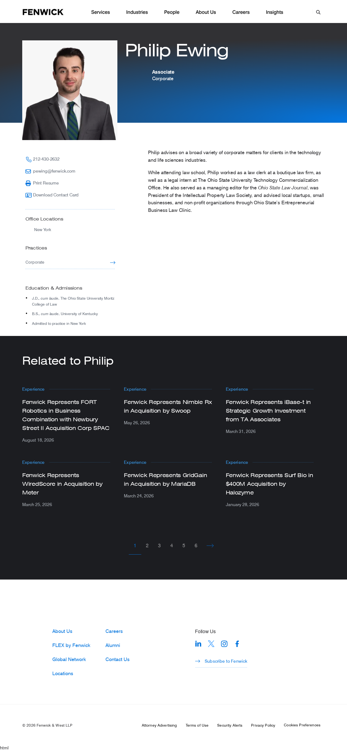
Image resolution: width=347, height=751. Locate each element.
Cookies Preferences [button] (302, 725)
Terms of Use (197, 725)
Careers (241, 12)
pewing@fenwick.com (54, 171)
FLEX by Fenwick (71, 645)
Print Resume (46, 183)
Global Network (69, 659)
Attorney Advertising (159, 725)
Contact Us (117, 659)
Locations (62, 673)
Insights (274, 12)
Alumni (112, 645)
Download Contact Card (56, 195)
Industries (137, 12)
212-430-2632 (46, 159)
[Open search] (318, 12)
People (171, 12)
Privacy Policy (263, 725)
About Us (206, 12)
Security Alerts (229, 725)
